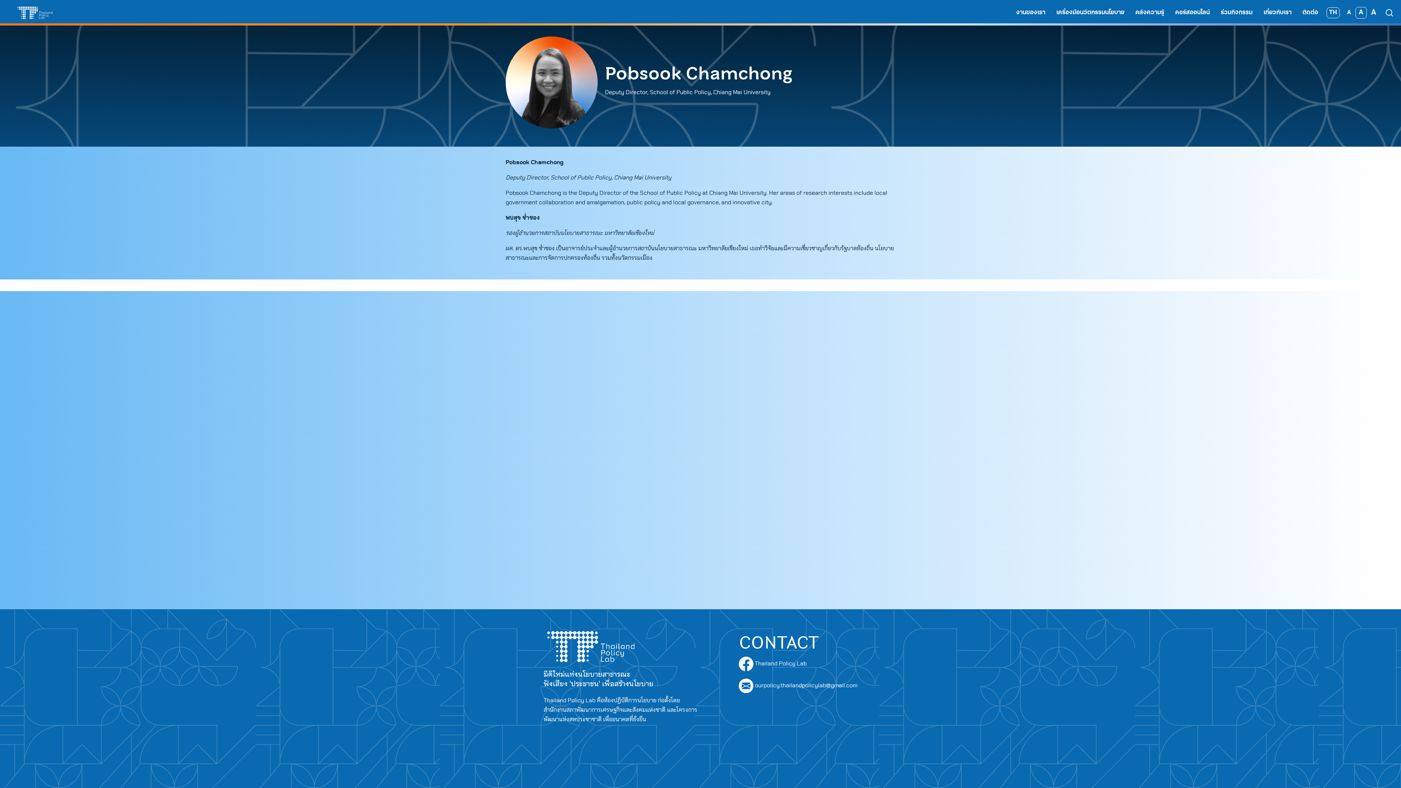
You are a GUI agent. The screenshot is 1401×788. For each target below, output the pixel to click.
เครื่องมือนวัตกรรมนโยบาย (1090, 13)
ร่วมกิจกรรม (1237, 13)
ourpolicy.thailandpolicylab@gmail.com (806, 685)
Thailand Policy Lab (780, 664)
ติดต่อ (1310, 13)
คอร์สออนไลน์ (1192, 13)
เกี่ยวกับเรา (1277, 13)
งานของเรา (1030, 13)
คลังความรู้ (1149, 13)
